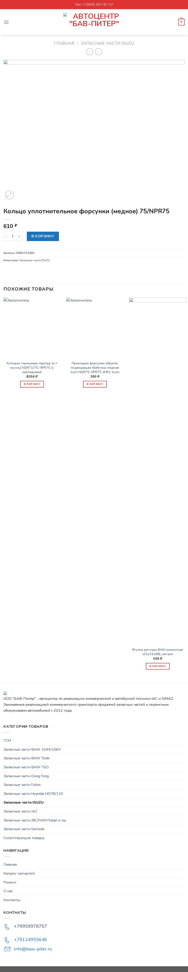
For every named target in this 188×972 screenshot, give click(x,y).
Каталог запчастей (19, 873)
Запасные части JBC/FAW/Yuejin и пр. (34, 820)
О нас (8, 891)
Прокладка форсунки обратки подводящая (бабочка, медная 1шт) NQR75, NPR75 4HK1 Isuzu (94, 367)
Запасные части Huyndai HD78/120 (33, 793)
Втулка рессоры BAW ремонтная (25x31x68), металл (157, 652)
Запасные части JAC (20, 811)
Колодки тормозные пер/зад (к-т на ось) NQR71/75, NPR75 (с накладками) (32, 367)
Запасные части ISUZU (107, 43)
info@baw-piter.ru (33, 949)
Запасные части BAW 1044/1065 (32, 749)
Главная (64, 43)
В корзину (42, 236)
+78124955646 (30, 939)
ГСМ (7, 740)
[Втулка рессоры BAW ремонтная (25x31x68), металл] (157, 469)
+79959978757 (30, 926)
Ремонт (10, 882)
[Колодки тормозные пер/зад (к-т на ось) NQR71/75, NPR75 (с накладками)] (32, 326)
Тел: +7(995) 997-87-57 (94, 4)
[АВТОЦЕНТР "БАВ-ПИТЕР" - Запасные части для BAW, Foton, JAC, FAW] (94, 22)
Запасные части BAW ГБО (26, 767)
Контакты (11, 900)
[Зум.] (9, 194)
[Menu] (6, 22)
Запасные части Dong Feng (26, 776)
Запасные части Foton (22, 784)
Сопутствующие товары (23, 837)
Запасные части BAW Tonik (26, 758)
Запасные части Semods (23, 829)
